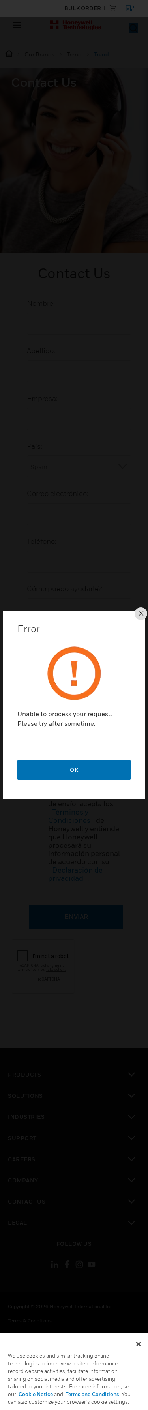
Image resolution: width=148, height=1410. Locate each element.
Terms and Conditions (92, 1394)
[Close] (138, 1344)
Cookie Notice (36, 1394)
